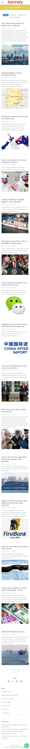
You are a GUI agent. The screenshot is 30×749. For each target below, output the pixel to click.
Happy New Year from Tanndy (9, 733)
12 (13, 672)
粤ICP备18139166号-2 (15, 745)
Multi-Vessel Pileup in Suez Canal (13, 632)
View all (6, 15)
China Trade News (6, 702)
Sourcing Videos (5, 713)
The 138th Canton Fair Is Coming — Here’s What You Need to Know (15, 737)
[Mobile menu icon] (2, 2)
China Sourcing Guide (7, 691)
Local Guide (4, 709)
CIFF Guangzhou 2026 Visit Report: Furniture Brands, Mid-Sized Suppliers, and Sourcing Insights (15, 730)
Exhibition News (22, 15)
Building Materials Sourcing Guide (10, 695)
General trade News (15, 17)
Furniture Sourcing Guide (8, 698)
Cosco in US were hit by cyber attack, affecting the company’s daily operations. (14, 459)
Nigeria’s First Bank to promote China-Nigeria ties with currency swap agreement (15, 503)
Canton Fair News (6, 705)
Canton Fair (13, 15)
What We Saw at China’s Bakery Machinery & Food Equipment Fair (14, 726)
